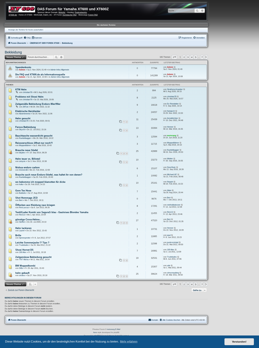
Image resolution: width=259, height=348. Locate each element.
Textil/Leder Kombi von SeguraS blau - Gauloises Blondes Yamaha (51, 212)
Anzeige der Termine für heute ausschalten (25, 30)
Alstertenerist (24, 114)
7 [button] (202, 57)
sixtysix (22, 161)
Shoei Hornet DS (24, 250)
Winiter (170, 159)
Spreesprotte (24, 238)
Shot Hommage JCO (26, 197)
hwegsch (171, 111)
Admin (22, 70)
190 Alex (22, 252)
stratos (22, 275)
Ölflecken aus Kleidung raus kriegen (35, 205)
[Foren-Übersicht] (23, 8)
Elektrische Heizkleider (27, 111)
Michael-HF (172, 174)
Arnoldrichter (172, 118)
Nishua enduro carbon (27, 167)
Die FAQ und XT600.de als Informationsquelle (40, 74)
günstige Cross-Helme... (28, 219)
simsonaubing (173, 273)
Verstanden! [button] (239, 341)
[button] (174, 57)
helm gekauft (22, 273)
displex (22, 153)
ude (168, 265)
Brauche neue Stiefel (26, 150)
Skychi (22, 129)
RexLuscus (24, 207)
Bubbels (22, 193)
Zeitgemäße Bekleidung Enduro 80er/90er (37, 104)
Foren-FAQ (93, 15)
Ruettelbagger (25, 138)
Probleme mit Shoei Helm (29, 96)
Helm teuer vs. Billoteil (27, 159)
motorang (171, 135)
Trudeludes (24, 245)
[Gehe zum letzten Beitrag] (175, 67)
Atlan (169, 190)
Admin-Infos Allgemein (59, 70)
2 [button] (184, 57)
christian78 (27, 92)
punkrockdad (172, 242)
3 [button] (188, 57)
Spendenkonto (23, 67)
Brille (18, 235)
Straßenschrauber (175, 89)
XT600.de (13, 15)
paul (169, 235)
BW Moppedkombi (25, 265)
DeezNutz (171, 167)
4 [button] (191, 57)
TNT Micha (24, 259)
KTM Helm (21, 89)
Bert (21, 200)
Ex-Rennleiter (173, 104)
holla (21, 184)
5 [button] (195, 57)
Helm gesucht (22, 118)
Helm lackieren (23, 228)
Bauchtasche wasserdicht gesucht (33, 135)
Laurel (21, 230)
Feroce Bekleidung (25, 127)
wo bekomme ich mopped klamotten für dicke (40, 182)
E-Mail (117, 329)
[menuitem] (27, 38)
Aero (95, 332)
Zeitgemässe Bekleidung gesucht (33, 257)
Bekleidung (13, 52)
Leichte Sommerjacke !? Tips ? (32, 242)
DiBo (21, 268)
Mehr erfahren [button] (128, 341)
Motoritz (61, 12)
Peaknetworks (81, 12)
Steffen (22, 222)
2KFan (25, 107)
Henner (170, 127)
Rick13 (22, 215)
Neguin (170, 182)
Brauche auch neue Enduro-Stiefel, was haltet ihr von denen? (48, 174)
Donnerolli (23, 170)
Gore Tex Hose (23, 190)
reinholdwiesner (173, 205)
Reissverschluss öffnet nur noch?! (34, 143)
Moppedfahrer (25, 145)
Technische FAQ (69, 15)
